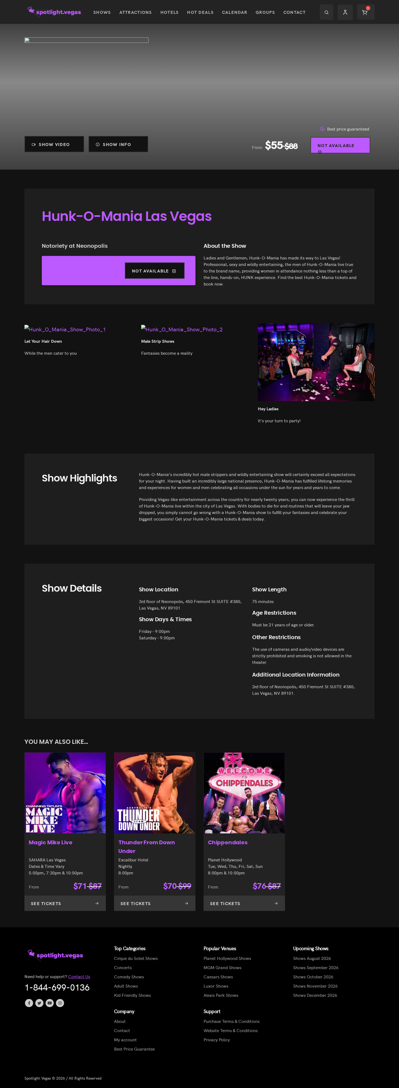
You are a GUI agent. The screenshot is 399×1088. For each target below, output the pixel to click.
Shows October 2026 (313, 976)
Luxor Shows (216, 986)
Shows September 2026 (315, 967)
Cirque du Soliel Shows (136, 958)
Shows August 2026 (312, 958)
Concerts (123, 967)
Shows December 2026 (315, 995)
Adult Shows (126, 986)
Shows (102, 12)
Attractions (135, 12)
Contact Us (79, 976)
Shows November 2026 (315, 986)
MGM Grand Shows (222, 967)
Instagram (60, 1003)
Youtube (50, 1003)
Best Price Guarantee (134, 1049)
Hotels (169, 12)
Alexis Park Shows (221, 995)
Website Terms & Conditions (231, 1030)
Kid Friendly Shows (132, 995)
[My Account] (345, 12)
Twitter (39, 1003)
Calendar (234, 12)
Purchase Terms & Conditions (231, 1021)
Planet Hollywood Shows (227, 958)
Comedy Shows (129, 976)
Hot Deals (200, 12)
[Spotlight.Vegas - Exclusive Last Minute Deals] (54, 12)
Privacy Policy (217, 1039)
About (120, 1021)
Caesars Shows (218, 976)
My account (125, 1039)
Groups (265, 12)
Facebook (29, 1003)
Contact (294, 12)
